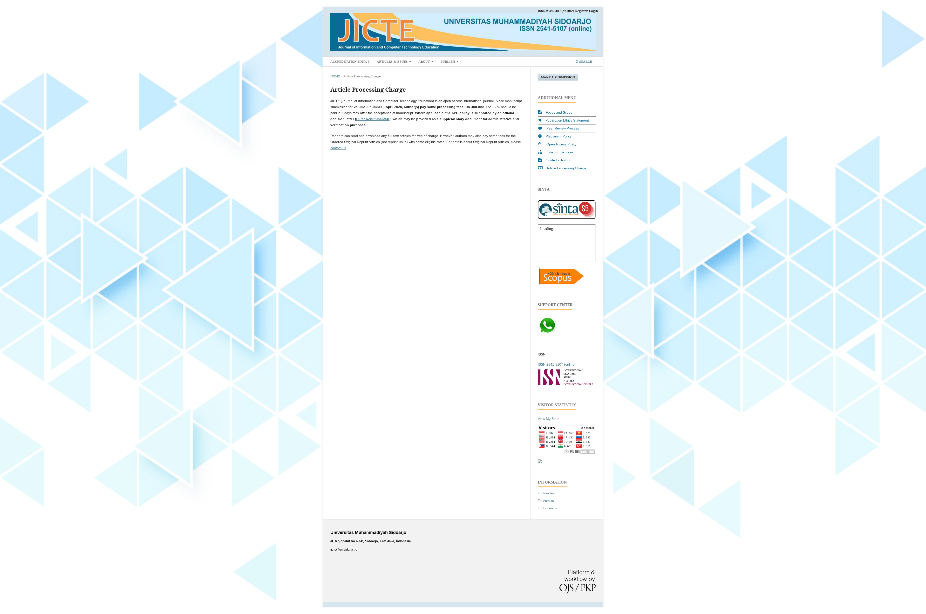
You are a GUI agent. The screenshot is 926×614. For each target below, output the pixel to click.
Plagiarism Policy (559, 136)
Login (593, 11)
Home (335, 76)
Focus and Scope (559, 112)
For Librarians (547, 508)
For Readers (546, 493)
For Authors (546, 501)
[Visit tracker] (540, 462)
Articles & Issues (393, 61)
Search (585, 61)
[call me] (547, 334)
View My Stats (548, 419)
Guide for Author (558, 160)
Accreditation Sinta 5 (349, 61)
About (424, 61)
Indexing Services (559, 152)
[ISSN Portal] (565, 384)
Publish (448, 61)
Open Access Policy (561, 144)
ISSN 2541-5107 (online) (556, 11)
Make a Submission (558, 77)
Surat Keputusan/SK (372, 119)
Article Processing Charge (566, 168)
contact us (338, 148)
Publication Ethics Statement (567, 120)
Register (581, 11)
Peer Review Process (562, 128)
